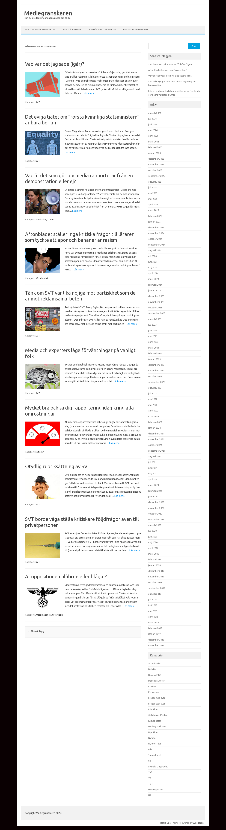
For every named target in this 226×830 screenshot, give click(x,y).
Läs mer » (89, 93)
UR (149, 795)
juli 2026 (152, 118)
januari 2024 (154, 290)
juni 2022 (152, 399)
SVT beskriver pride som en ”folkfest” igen (170, 64)
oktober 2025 (155, 170)
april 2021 (153, 479)
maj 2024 (152, 267)
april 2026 (153, 136)
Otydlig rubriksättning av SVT (58, 466)
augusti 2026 (154, 113)
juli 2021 (152, 462)
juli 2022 (152, 393)
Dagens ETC (154, 675)
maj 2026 (152, 130)
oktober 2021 (155, 445)
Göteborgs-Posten (158, 715)
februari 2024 (155, 285)
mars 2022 (153, 416)
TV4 (150, 783)
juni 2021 (152, 468)
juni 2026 (152, 124)
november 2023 (156, 302)
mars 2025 (153, 210)
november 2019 (156, 576)
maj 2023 (152, 336)
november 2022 (156, 370)
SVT (37, 102)
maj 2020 (152, 542)
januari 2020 (154, 565)
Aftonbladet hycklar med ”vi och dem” (167, 70)
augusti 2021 (154, 456)
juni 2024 (152, 262)
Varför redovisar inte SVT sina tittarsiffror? (170, 75)
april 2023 (153, 342)
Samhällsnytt (42, 219)
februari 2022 (155, 422)
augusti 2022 (154, 388)
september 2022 (156, 382)
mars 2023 (153, 347)
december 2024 (156, 227)
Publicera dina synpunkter (40, 29)
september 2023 (156, 313)
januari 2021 (154, 496)
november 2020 (156, 508)
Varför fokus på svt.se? (102, 29)
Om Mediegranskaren (135, 29)
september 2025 (156, 176)
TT (149, 778)
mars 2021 (153, 485)
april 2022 (153, 410)
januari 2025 (154, 221)
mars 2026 (153, 141)
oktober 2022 (155, 376)
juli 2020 (152, 531)
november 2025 (156, 164)
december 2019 (156, 571)
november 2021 (156, 439)
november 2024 (156, 233)
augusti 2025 (154, 181)
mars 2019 (153, 622)
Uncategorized (155, 789)
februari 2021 (155, 491)
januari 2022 (154, 427)
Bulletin (152, 669)
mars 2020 (153, 554)
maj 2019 (152, 611)
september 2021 (156, 450)
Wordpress (198, 823)
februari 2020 (155, 559)
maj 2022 (152, 405)
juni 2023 (152, 330)
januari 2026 (154, 153)
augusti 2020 (154, 525)
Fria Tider (153, 709)
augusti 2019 (154, 594)
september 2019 (156, 588)
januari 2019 (154, 634)
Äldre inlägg (36, 631)
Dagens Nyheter (156, 680)
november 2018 (156, 645)
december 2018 (156, 639)
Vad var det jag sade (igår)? (54, 64)
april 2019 (153, 616)
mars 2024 (153, 279)
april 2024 (153, 273)
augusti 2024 (154, 250)
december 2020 (156, 502)
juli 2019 (152, 599)
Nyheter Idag (56, 614)
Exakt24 (152, 686)
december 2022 (156, 365)
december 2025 (156, 158)
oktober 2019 (155, 582)
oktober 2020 (155, 513)
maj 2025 (152, 199)
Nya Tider (153, 732)
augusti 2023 (154, 319)
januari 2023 (154, 359)
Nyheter (39, 452)
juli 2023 (152, 324)
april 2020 (153, 548)
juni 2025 (152, 193)
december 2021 (156, 433)
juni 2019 (152, 605)
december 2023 (156, 296)
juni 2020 (152, 536)
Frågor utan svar (156, 703)
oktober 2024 (155, 239)
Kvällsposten (154, 721)
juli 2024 (152, 256)
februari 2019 (155, 628)
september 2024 (156, 244)
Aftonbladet (41, 278)
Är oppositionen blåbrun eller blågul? (66, 576)
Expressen (153, 692)
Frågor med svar (156, 698)
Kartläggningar (72, 29)
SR (149, 761)
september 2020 (156, 519)
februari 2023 (155, 353)
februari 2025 (155, 216)
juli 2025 (152, 187)
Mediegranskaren (48, 13)
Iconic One (165, 823)
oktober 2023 (155, 307)
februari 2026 (155, 147)
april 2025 (153, 204)
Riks (150, 749)
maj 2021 (152, 473)
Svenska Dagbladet (158, 766)
